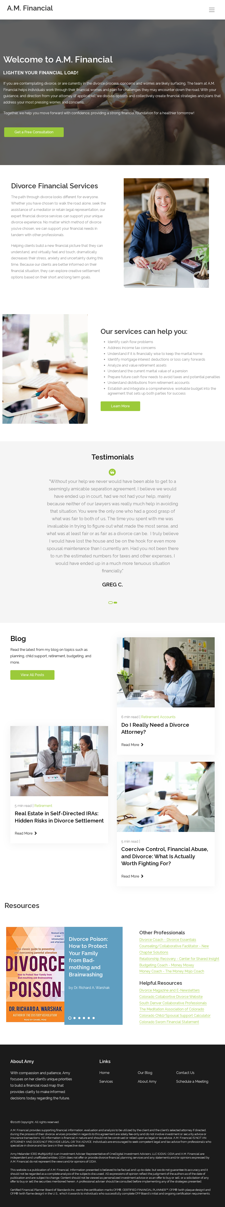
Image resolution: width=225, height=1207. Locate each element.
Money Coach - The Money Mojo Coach (171, 971)
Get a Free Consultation (34, 132)
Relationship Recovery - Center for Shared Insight (179, 959)
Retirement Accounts (158, 717)
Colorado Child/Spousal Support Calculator (174, 1015)
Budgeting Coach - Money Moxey (166, 965)
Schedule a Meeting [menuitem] (192, 1081)
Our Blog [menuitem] (145, 1073)
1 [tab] (110, 603)
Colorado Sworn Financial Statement (169, 1022)
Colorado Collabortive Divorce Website (171, 997)
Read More (130, 745)
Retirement (43, 806)
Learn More (120, 406)
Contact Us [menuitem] (185, 1073)
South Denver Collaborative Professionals (173, 1003)
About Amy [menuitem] (147, 1081)
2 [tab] (115, 603)
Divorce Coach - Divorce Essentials (167, 940)
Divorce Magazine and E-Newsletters (169, 990)
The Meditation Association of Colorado (171, 1009)
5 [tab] (89, 1018)
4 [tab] (84, 1018)
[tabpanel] (112, 531)
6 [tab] (94, 1018)
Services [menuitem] (106, 1081)
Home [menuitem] (104, 1073)
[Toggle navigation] (212, 9)
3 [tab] (79, 1018)
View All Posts (32, 675)
